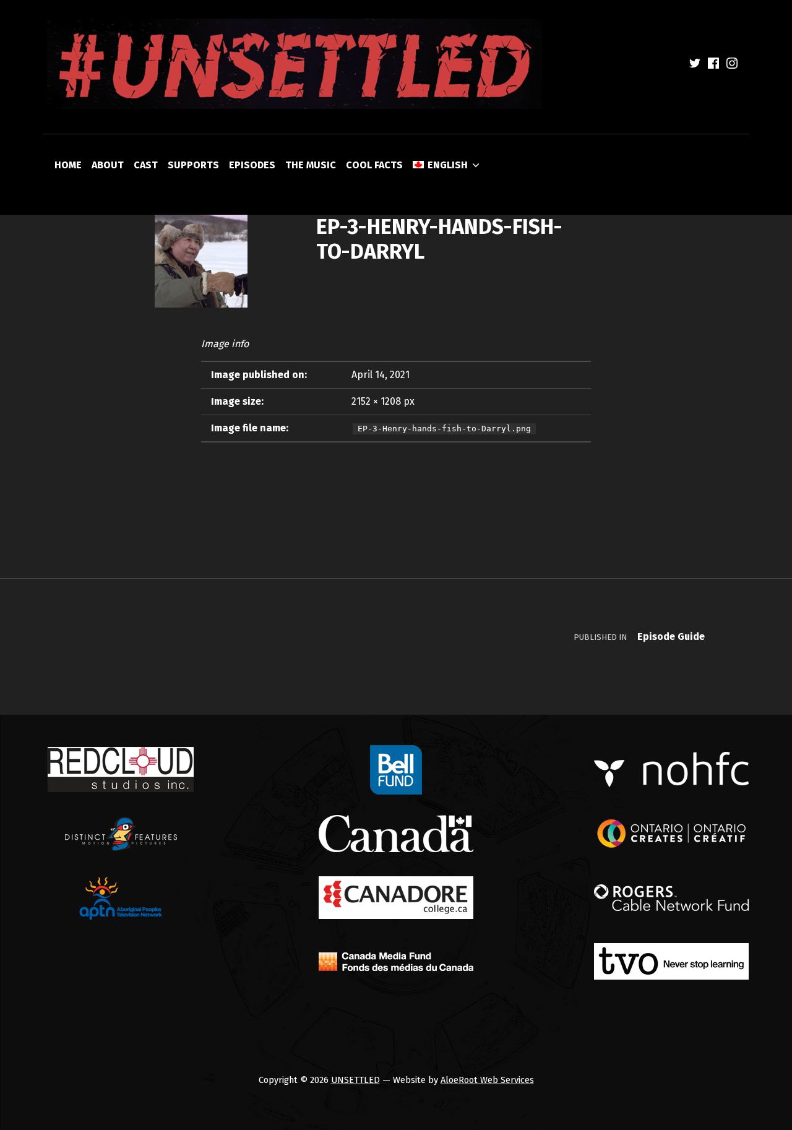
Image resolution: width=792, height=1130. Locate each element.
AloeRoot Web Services (487, 1079)
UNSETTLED (355, 1079)
